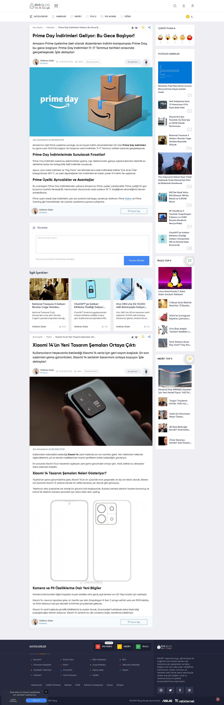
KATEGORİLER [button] (41, 17)
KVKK (77, 685)
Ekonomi (37, 660)
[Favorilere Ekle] (143, 28)
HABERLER (61, 17)
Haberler (50, 28)
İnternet (37, 675)
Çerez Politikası (13, 700)
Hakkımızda (36, 685)
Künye (110, 685)
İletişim (120, 685)
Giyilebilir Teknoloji (42, 670)
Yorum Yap (135, 211)
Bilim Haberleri (99, 660)
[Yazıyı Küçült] (132, 337)
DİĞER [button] (128, 17)
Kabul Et (36, 700)
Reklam (68, 685)
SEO (124, 660)
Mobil (48, 337)
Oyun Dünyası (69, 675)
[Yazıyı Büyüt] (136, 337)
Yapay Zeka (98, 670)
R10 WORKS (110, 17)
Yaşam (125, 670)
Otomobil (67, 670)
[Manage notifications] (218, 699)
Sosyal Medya (99, 665)
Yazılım (96, 675)
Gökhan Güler (39, 327)
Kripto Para (68, 660)
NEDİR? (78, 17)
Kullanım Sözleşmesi (93, 685)
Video (128, 198)
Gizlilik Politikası (53, 685)
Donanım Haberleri (42, 665)
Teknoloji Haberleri (131, 665)
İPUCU (93, 17)
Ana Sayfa (38, 28)
